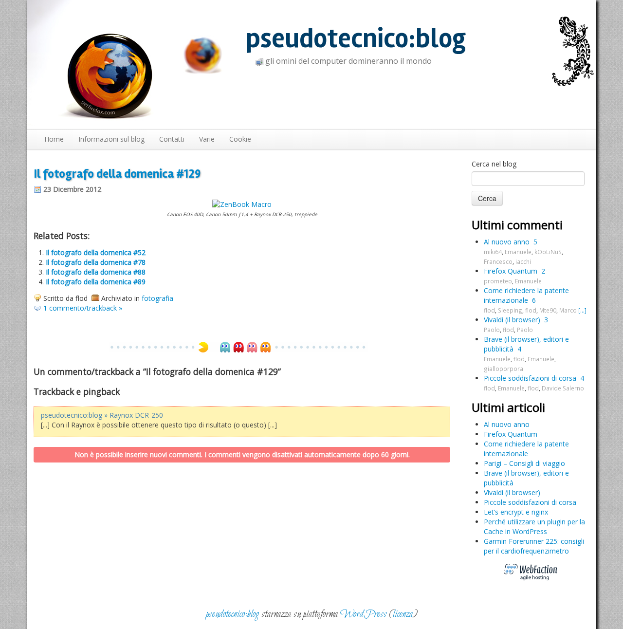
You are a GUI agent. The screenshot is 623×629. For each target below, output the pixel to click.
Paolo (492, 329)
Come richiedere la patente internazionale (526, 295)
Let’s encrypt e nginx (516, 512)
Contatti (171, 139)
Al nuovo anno (507, 241)
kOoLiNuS (548, 252)
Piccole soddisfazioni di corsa (530, 378)
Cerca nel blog (494, 163)
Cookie (240, 139)
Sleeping (510, 310)
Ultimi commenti (517, 225)
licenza (403, 614)
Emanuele (518, 252)
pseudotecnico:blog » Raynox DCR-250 (102, 415)
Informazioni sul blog (111, 139)
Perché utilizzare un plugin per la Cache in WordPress (534, 526)
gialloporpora (503, 368)
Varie (207, 139)
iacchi (523, 261)
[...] (582, 310)
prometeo (498, 281)
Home (54, 139)
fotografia (157, 298)
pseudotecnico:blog (356, 38)
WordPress (363, 614)
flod (489, 310)
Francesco (498, 261)
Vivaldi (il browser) (512, 319)
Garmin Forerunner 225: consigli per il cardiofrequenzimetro (534, 545)
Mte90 (547, 310)
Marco (568, 310)
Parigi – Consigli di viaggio (524, 463)
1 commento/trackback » (82, 308)
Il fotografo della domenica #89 (96, 281)
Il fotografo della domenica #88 (96, 272)
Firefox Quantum (510, 271)
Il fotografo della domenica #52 (96, 252)
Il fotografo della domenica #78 (96, 262)
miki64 (493, 252)
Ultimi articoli (508, 407)
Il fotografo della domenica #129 (117, 173)
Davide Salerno (563, 388)
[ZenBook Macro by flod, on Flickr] (242, 203)
